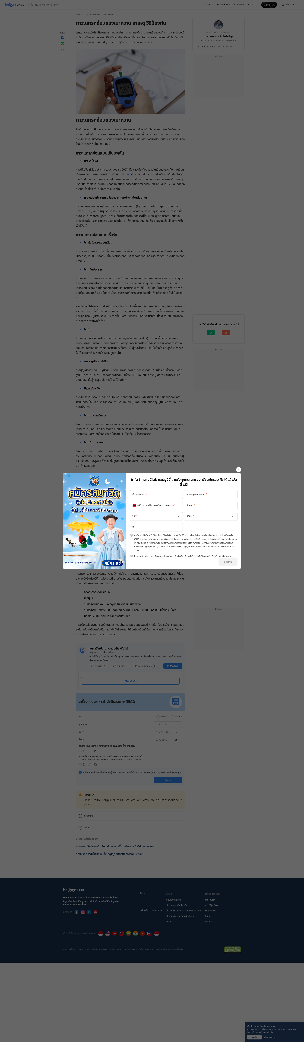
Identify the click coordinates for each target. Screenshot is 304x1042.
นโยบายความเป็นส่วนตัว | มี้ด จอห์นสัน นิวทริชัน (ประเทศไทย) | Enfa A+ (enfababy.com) (199, 556)
